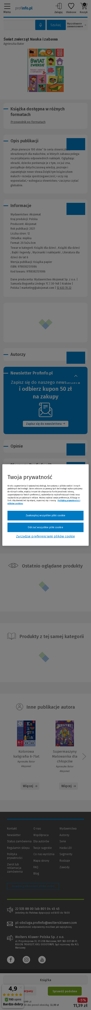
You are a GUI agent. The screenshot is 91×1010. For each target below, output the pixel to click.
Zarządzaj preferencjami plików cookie (45, 536)
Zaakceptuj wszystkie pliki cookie (46, 515)
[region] (45, 505)
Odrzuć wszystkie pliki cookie (45, 527)
